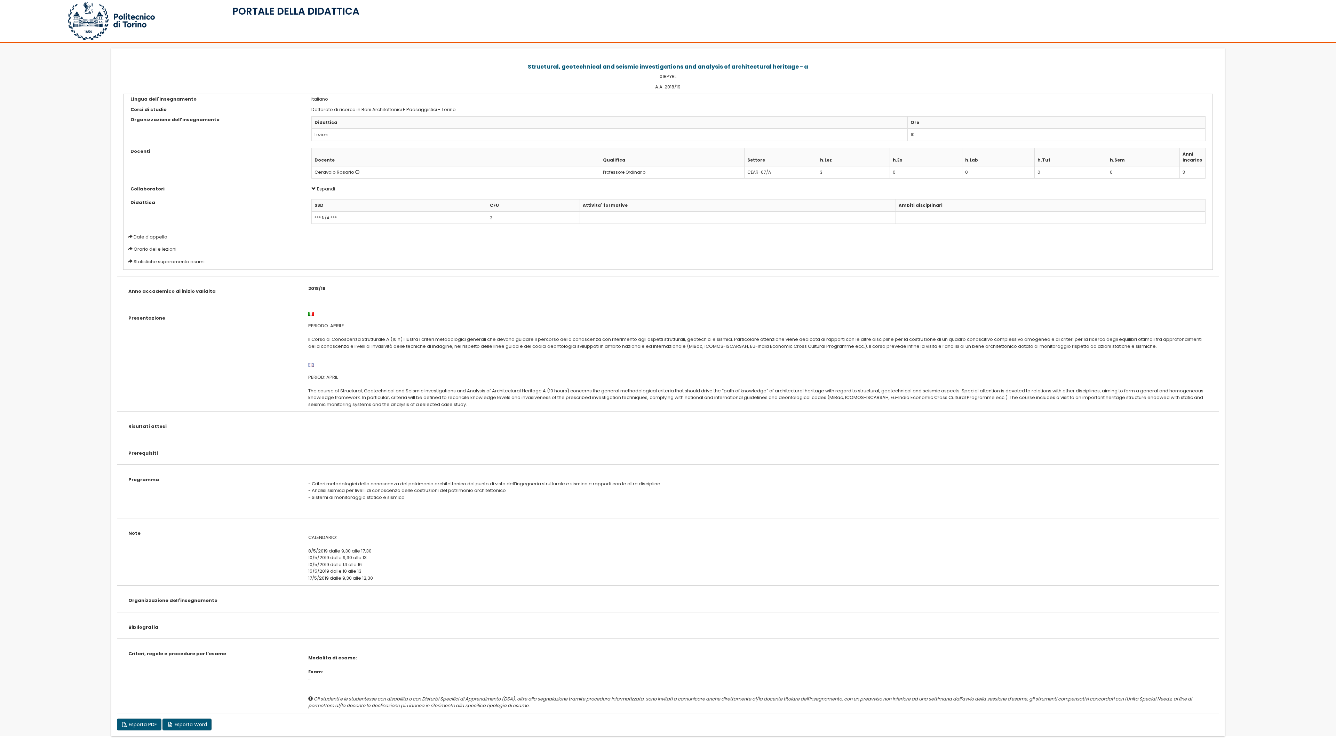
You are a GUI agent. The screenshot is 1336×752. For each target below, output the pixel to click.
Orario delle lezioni (155, 249)
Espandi (325, 189)
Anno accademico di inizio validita (172, 291)
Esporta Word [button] (190, 724)
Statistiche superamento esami (169, 261)
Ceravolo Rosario (334, 172)
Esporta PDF (142, 724)
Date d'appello (150, 237)
